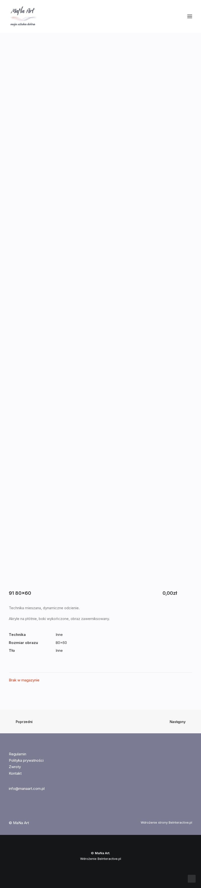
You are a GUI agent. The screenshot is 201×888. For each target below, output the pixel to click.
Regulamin (17, 754)
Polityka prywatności (26, 760)
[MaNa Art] (100, 16)
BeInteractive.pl (180, 822)
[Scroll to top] (192, 878)
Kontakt (15, 773)
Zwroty (15, 766)
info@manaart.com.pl (27, 788)
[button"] (11, 808)
